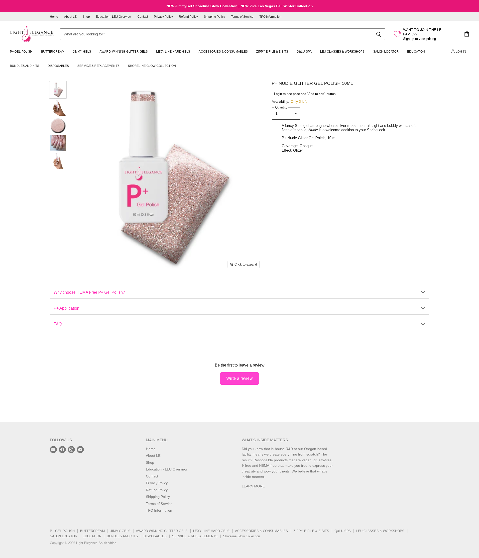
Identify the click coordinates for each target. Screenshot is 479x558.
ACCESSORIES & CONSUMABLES (223, 51)
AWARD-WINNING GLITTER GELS (124, 51)
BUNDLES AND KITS (24, 66)
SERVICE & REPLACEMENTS (98, 66)
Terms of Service (242, 16)
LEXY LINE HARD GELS (173, 51)
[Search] (378, 34)
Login (278, 94)
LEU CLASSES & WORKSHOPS (342, 51)
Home (54, 16)
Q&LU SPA (304, 51)
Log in (460, 51)
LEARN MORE (253, 486)
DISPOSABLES (58, 66)
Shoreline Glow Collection (152, 66)
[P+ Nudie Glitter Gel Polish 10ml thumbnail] (57, 89)
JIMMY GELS (82, 51)
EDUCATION (416, 51)
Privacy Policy (163, 16)
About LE (70, 16)
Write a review (239, 378)
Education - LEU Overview (113, 16)
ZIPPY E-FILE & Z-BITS (272, 51)
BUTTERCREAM (52, 51)
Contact (142, 16)
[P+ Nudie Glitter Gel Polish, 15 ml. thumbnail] (57, 125)
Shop (86, 16)
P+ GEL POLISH (21, 51)
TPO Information (270, 16)
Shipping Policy (214, 16)
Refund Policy (188, 16)
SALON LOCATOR (386, 51)
